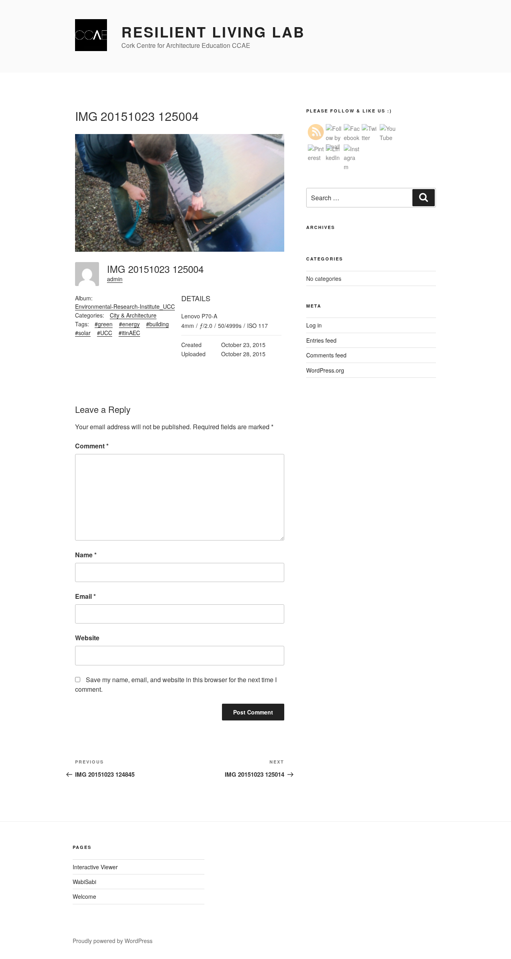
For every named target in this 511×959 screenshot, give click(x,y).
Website (87, 637)
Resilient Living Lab (213, 31)
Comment (92, 445)
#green (104, 324)
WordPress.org (325, 370)
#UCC (104, 333)
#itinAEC (129, 333)
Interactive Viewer (95, 867)
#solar (83, 333)
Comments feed (326, 355)
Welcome (84, 896)
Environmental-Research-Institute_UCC (125, 306)
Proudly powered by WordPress (113, 941)
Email (85, 596)
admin (115, 279)
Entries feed (321, 340)
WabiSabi (84, 882)
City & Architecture (133, 315)
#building (157, 324)
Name (86, 554)
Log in (314, 325)
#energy (129, 324)
